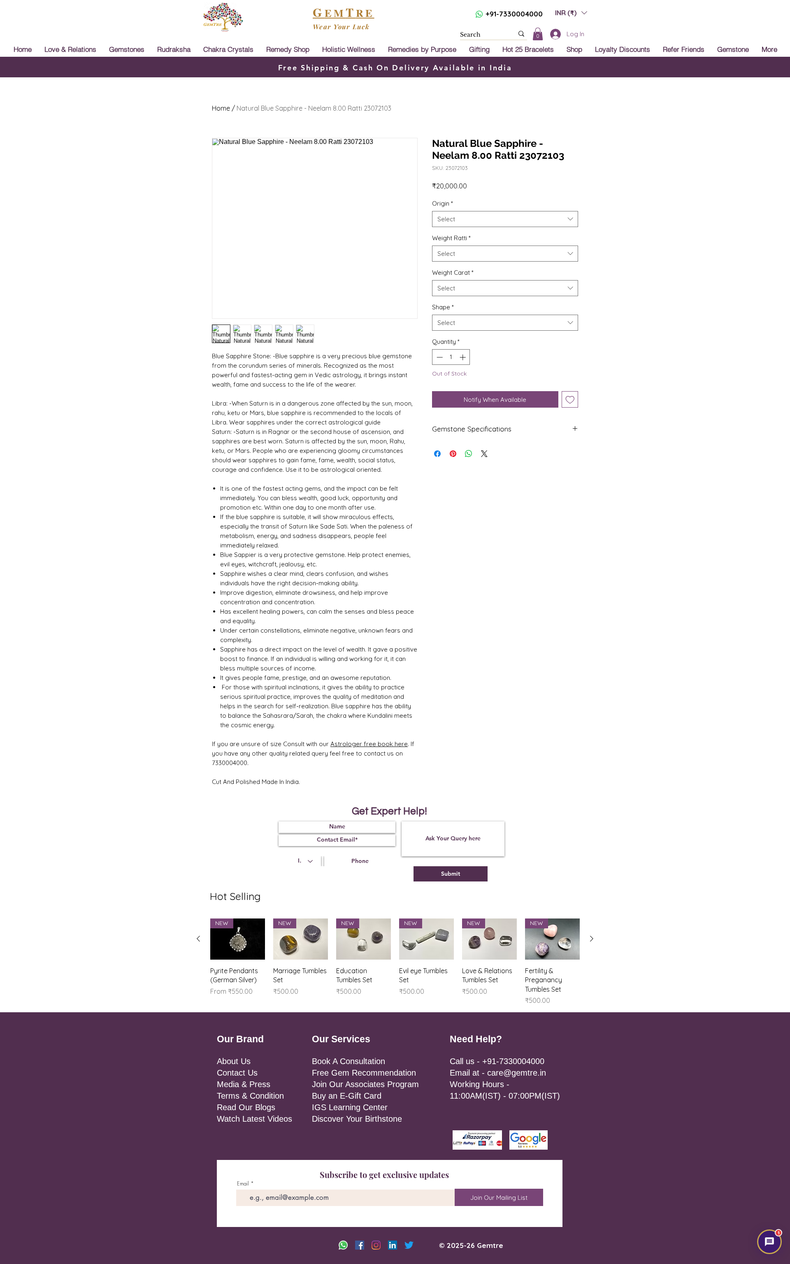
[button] (524, 557)
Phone (452, 619)
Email (459, 586)
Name (408, 586)
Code (409, 619)
